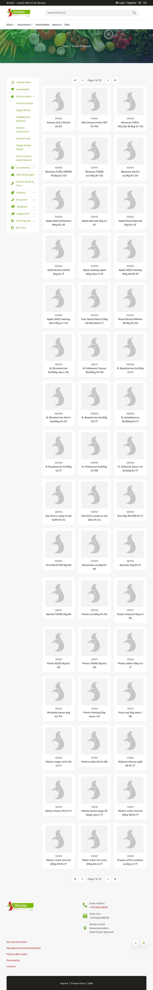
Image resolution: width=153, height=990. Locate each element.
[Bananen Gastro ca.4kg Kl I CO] (130, 150)
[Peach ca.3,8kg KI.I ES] (94, 593)
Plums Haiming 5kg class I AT (94, 714)
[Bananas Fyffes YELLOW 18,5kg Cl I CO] (130, 101)
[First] (75, 80)
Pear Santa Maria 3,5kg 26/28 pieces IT (94, 321)
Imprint (64, 983)
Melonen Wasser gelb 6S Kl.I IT (130, 763)
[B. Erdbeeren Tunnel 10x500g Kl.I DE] (94, 347)
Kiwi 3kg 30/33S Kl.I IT (130, 515)
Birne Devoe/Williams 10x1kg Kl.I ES (130, 321)
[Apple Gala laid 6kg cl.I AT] (94, 200)
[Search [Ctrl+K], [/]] (134, 12)
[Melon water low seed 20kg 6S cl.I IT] (94, 839)
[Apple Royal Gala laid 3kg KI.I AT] (130, 200)
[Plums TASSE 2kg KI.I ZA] (94, 642)
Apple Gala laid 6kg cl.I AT (94, 222)
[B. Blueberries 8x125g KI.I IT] (94, 396)
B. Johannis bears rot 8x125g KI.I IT (130, 468)
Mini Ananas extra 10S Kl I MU (94, 124)
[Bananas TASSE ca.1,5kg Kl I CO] (94, 150)
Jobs (67, 24)
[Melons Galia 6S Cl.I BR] (94, 740)
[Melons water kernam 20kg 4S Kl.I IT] (130, 790)
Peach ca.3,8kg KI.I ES (94, 614)
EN (144, 2)
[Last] (115, 80)
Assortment (23, 24)
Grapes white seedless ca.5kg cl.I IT (130, 862)
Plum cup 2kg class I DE (130, 714)
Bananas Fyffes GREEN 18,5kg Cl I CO (58, 173)
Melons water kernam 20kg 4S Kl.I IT (130, 812)
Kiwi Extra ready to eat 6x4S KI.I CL (59, 517)
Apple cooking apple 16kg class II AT (94, 272)
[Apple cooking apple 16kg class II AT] (94, 249)
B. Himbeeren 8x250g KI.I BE (94, 468)
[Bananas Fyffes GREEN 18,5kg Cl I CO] (58, 150)
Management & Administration (24, 948)
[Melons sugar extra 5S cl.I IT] (58, 740)
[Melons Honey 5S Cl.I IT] (58, 790)
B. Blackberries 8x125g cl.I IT (130, 370)
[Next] (108, 80)
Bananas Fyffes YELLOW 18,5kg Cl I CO (130, 124)
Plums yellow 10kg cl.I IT (130, 665)
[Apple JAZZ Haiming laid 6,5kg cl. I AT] (58, 298)
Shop (9, 24)
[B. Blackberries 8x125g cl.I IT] (130, 347)
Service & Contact (17, 942)
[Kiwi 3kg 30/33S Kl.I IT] (130, 495)
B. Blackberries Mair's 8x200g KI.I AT (58, 419)
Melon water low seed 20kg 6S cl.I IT (94, 862)
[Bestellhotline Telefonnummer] (86, 905)
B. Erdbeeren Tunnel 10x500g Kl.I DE (94, 370)
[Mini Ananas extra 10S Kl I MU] (94, 101)
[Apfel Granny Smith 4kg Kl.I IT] (58, 249)
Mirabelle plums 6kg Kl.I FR (58, 714)
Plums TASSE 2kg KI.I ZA (94, 665)
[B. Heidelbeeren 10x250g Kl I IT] (130, 396)
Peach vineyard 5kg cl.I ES (130, 616)
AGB (90, 983)
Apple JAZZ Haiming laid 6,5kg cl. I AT (58, 321)
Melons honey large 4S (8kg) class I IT (94, 812)
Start (65, 46)
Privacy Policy (78, 983)
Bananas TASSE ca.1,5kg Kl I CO (94, 173)
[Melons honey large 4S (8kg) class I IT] (94, 790)
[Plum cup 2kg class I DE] (130, 691)
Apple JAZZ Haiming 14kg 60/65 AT (130, 272)
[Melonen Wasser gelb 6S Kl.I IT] (130, 740)
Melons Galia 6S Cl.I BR (94, 761)
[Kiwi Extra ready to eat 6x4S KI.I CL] (58, 495)
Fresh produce (81, 46)
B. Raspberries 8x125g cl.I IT (59, 468)
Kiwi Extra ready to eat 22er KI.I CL (94, 517)
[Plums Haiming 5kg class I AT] (94, 691)
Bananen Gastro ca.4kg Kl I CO (130, 173)
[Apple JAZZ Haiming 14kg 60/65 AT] (130, 249)
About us (57, 24)
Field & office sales (17, 954)
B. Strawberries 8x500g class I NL (58, 370)
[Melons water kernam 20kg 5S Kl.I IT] (58, 839)
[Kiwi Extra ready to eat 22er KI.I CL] (94, 495)
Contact (11, 966)
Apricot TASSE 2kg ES (58, 614)
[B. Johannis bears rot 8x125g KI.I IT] (130, 445)
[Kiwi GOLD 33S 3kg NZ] (58, 544)
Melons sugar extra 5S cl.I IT (58, 763)
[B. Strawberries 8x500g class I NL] (58, 347)
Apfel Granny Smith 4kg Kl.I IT (58, 272)
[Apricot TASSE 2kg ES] (58, 593)
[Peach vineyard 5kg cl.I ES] (130, 593)
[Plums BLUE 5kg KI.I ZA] (58, 642)
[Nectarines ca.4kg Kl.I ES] (94, 544)
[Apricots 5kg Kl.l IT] (130, 544)
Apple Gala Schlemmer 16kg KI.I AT (58, 222)
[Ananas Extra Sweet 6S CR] (58, 101)
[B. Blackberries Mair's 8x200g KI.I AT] (58, 396)
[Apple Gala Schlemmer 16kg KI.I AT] (58, 200)
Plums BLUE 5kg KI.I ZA (58, 665)
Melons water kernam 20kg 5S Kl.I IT (58, 862)
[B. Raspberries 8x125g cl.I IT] (58, 445)
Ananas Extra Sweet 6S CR (58, 124)
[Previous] (82, 80)
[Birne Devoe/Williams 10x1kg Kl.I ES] (130, 298)
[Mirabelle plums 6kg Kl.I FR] (58, 691)
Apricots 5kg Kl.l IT (130, 565)
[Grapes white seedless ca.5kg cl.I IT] (130, 839)
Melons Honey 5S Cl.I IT (58, 810)
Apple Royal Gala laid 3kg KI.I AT (130, 222)
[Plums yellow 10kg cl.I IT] (130, 642)
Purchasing (13, 960)
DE (139, 2)
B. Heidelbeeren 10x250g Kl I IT (130, 419)
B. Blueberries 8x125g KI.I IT (94, 419)
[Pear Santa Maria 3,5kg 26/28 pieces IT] (94, 298)
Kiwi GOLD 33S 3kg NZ (58, 565)
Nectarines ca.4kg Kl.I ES (94, 567)
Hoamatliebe (42, 24)
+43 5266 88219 (98, 907)
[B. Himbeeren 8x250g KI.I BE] (94, 445)
